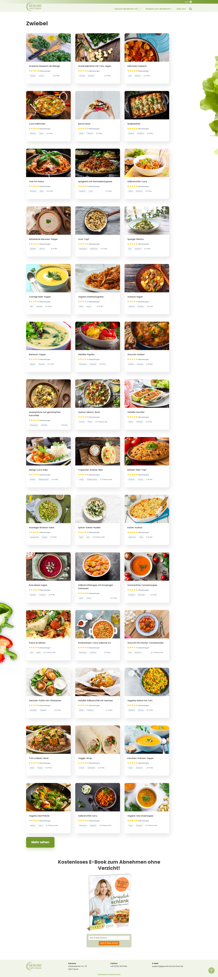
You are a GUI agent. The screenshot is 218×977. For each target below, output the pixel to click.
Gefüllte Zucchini (135, 412)
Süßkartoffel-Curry (137, 181)
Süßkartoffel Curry (87, 815)
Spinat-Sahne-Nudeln (89, 527)
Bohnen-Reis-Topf (136, 469)
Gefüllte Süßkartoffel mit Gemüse (95, 700)
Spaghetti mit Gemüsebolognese (95, 181)
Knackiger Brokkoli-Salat (41, 527)
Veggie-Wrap (85, 758)
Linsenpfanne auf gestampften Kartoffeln (45, 414)
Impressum (103, 974)
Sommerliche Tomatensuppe (142, 585)
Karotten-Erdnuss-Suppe (140, 758)
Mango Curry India (38, 469)
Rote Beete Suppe (38, 585)
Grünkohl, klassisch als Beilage (44, 66)
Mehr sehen (40, 842)
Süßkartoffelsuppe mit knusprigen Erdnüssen (95, 587)
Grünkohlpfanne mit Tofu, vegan (94, 66)
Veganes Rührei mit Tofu (139, 700)
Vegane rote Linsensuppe (140, 815)
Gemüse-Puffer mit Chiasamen (45, 700)
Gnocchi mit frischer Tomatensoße (145, 642)
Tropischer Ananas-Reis (90, 469)
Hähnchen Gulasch (137, 66)
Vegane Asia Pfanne (39, 815)
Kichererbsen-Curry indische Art (94, 642)
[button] (125, 7)
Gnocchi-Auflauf (136, 354)
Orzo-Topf (83, 239)
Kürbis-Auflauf (134, 527)
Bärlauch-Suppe (37, 354)
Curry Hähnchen (37, 123)
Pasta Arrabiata (37, 642)
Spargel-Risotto (135, 239)
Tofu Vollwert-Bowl (38, 758)
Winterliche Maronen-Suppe (43, 239)
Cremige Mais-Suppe (40, 296)
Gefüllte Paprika (86, 354)
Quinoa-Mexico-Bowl (89, 412)
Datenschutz (115, 974)
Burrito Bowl (84, 123)
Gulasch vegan (135, 296)
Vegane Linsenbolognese (91, 296)
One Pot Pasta (36, 181)
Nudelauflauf (133, 123)
